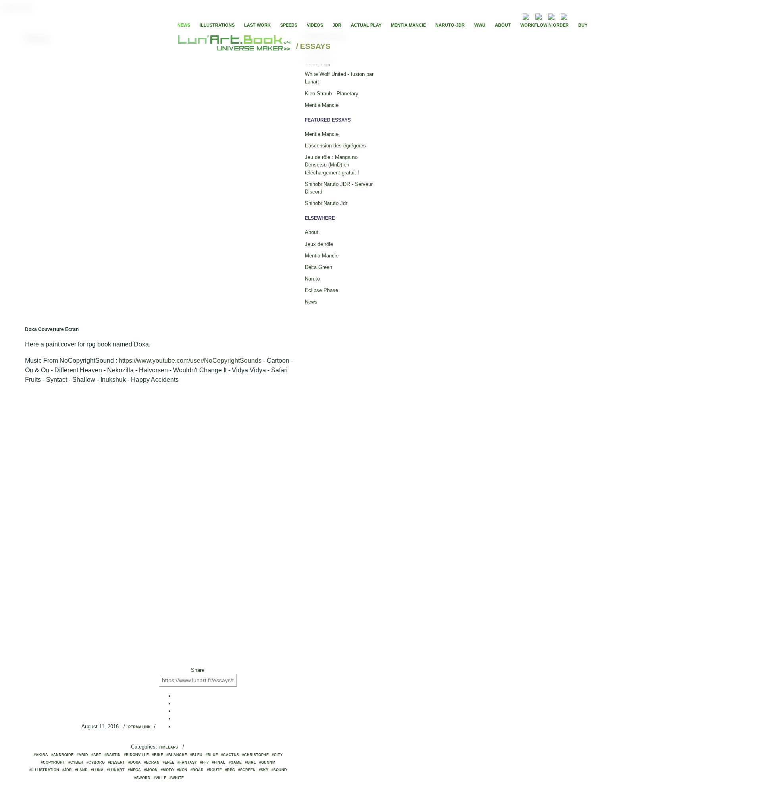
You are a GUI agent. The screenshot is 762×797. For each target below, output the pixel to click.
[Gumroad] (526, 16)
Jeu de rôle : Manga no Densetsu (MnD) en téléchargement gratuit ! (332, 164)
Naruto (312, 279)
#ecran (152, 762)
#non (182, 770)
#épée (168, 762)
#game (235, 762)
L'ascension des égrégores (335, 146)
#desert (116, 762)
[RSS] (514, 16)
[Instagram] (564, 16)
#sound (279, 770)
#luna (97, 770)
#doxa (134, 762)
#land (81, 770)
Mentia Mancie (408, 25)
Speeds (288, 25)
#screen (247, 770)
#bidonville (136, 755)
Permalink (139, 727)
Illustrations (217, 25)
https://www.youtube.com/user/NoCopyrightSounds (190, 360)
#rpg (230, 770)
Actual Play (366, 25)
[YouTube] (575, 16)
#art (96, 755)
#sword (142, 778)
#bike (157, 755)
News (183, 25)
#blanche (176, 755)
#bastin (112, 755)
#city (277, 755)
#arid (82, 755)
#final (218, 762)
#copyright (53, 762)
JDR (337, 25)
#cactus (230, 755)
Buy (582, 25)
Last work (257, 25)
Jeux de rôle (319, 244)
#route (214, 770)
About (503, 25)
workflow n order (544, 25)
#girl (250, 762)
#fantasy (187, 762)
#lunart (116, 770)
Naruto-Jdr (450, 25)
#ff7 (204, 762)
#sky (263, 770)
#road (197, 770)
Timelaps (168, 747)
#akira (41, 755)
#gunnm (267, 762)
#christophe (255, 755)
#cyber (75, 762)
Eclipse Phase (321, 290)
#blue (212, 755)
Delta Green (318, 267)
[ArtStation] (551, 16)
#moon (151, 770)
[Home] (235, 46)
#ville (160, 778)
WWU (479, 25)
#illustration (44, 770)
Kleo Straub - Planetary (331, 94)
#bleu (196, 755)
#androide (62, 755)
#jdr (67, 770)
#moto (167, 770)
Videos (315, 25)
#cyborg (96, 762)
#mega (134, 770)
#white (176, 778)
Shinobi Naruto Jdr (326, 203)
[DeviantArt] (538, 16)
